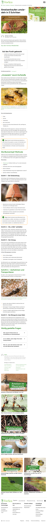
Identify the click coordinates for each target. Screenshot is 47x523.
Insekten (8, 5)
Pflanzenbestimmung (31, 500)
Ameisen (12, 5)
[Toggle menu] (44, 2)
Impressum (43, 520)
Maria (5, 354)
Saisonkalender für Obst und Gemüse (8, 365)
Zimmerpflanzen (4, 507)
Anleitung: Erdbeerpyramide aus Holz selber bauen (21, 365)
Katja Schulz (6, 106)
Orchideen (3, 509)
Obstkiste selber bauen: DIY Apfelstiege (7, 369)
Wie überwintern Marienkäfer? (27, 506)
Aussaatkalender (22, 500)
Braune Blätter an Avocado (16, 513)
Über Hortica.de (40, 500)
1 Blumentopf (5, 163)
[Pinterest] (45, 501)
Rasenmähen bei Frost (17, 507)
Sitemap (27, 520)
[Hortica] (7, 2)
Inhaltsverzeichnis (8, 71)
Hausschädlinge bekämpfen (39, 515)
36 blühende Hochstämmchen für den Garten (20, 369)
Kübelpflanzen (4, 510)
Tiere (4, 5)
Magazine (22, 520)
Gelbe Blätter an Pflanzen (16, 510)
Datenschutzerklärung (35, 520)
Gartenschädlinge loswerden (39, 511)
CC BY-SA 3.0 (19, 299)
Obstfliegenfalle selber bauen (41, 508)
